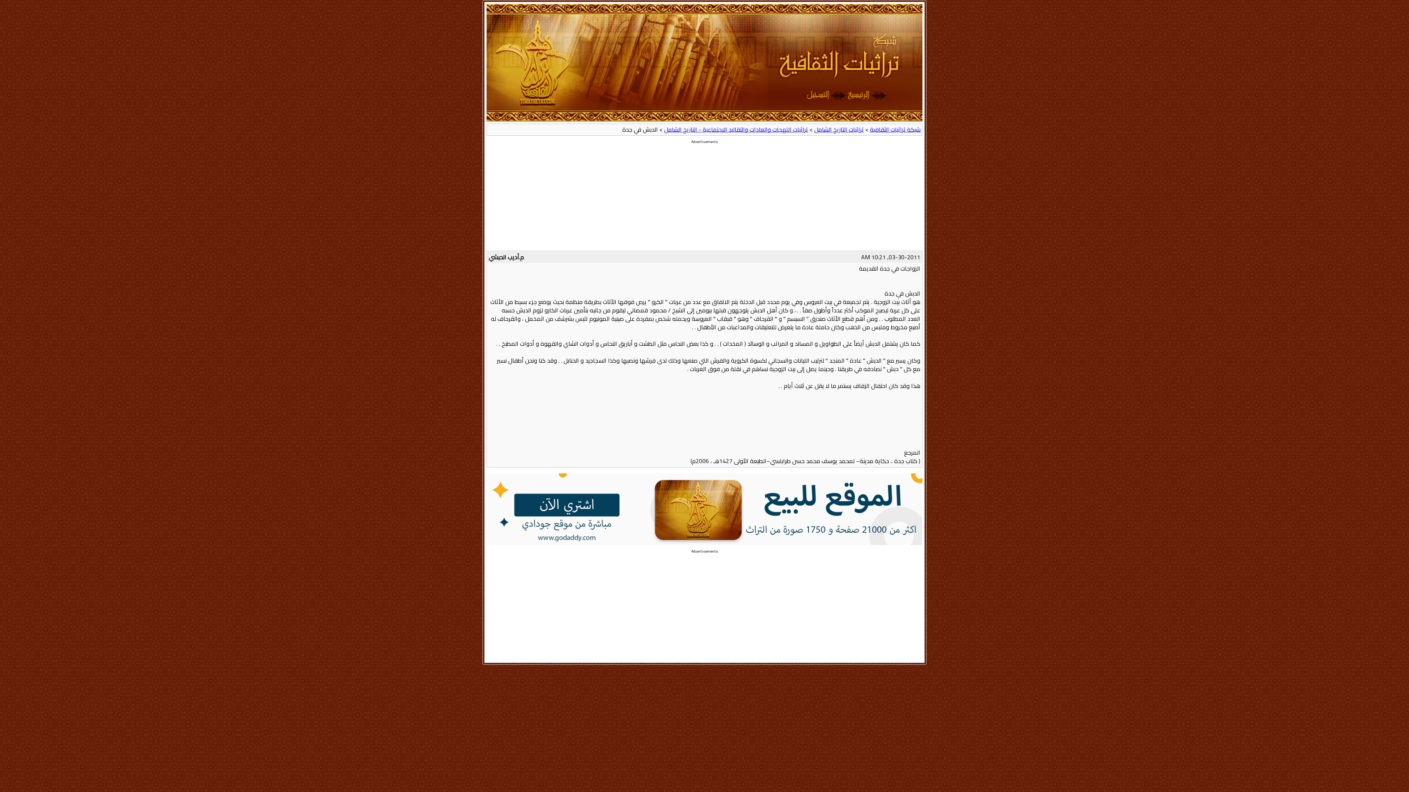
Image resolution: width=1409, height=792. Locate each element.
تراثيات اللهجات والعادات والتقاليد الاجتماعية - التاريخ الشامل (736, 129)
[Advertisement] (704, 199)
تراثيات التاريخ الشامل (839, 129)
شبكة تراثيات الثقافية (895, 129)
